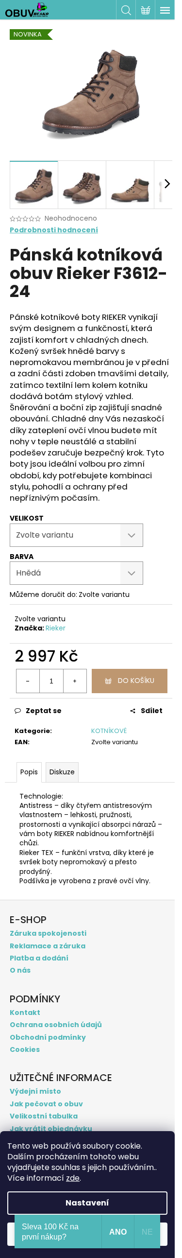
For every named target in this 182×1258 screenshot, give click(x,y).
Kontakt (25, 1012)
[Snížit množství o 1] (28, 681)
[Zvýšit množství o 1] (74, 681)
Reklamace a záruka (47, 946)
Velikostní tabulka (44, 1116)
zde (73, 1178)
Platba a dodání (39, 958)
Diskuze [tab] (62, 772)
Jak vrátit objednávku (51, 1129)
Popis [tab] (29, 772)
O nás (20, 970)
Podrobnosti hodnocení (54, 230)
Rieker (56, 628)
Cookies (25, 1049)
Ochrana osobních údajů (56, 1025)
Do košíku (136, 680)
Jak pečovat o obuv (46, 1104)
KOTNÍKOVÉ (109, 730)
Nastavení (87, 1202)
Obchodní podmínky (48, 1037)
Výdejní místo (35, 1091)
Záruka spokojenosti (48, 933)
